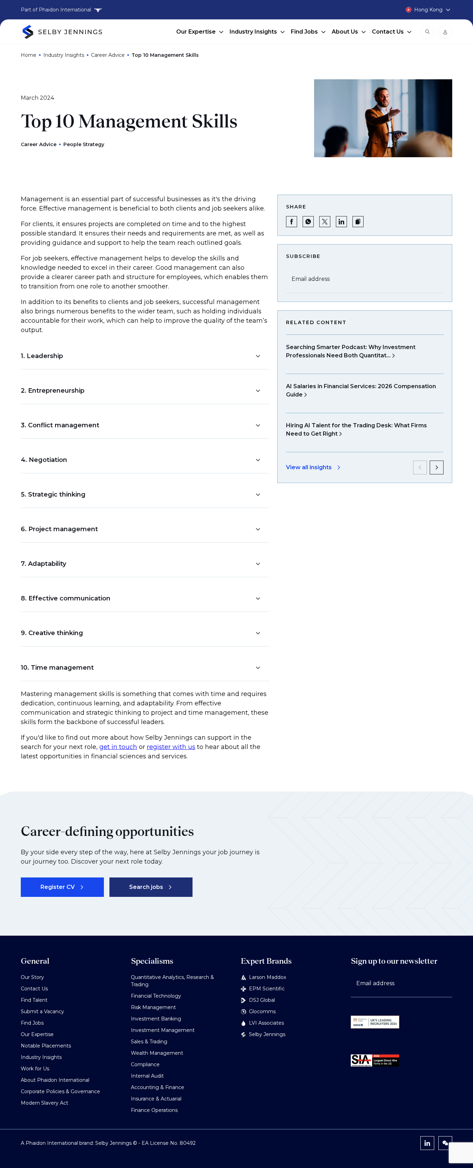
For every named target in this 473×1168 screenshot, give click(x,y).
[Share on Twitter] (324, 221)
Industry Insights (253, 31)
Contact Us (388, 31)
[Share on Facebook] (291, 221)
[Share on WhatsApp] (308, 221)
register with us (171, 747)
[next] (437, 467)
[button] (141, 356)
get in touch (118, 747)
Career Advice (108, 55)
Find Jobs (304, 31)
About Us (345, 31)
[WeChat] (445, 1143)
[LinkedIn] (427, 1143)
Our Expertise (196, 31)
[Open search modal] (427, 32)
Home (28, 55)
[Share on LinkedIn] (341, 221)
